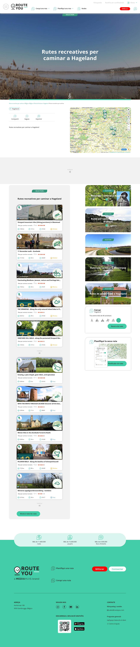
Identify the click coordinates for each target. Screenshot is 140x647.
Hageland (46, 103)
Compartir (15, 119)
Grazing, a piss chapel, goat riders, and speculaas (36, 375)
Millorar (125, 9)
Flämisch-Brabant (38, 103)
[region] (100, 130)
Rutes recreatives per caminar (16, 103)
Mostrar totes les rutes (28, 514)
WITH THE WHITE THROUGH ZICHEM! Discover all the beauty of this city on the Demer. (50, 404)
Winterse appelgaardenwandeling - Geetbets (34, 491)
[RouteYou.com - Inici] (19, 6)
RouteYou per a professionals (114, 3)
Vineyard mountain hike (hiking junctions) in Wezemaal (39, 222)
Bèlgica (26, 103)
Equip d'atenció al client (117, 620)
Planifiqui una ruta (65, 568)
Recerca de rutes (117, 326)
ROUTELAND (7, 98)
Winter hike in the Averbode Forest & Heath (34, 433)
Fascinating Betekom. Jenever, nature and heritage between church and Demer (48, 280)
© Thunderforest (112, 152)
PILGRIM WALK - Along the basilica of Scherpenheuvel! (38, 462)
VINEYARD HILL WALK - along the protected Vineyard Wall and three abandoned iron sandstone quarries (57, 338)
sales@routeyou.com (116, 610)
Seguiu (26, 119)
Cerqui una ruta (63, 580)
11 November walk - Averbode (29, 251)
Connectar (117, 569)
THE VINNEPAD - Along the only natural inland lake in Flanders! (42, 309)
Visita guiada (98, 3)
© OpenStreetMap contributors (123, 152)
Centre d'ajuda (114, 624)
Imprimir (39, 119)
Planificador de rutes (115, 364)
